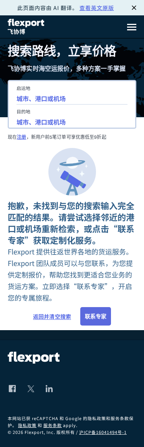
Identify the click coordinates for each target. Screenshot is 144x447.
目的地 (23, 111)
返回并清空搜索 (52, 316)
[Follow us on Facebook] (12, 388)
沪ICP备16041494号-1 (103, 432)
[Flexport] (27, 27)
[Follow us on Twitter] (30, 388)
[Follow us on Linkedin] (49, 388)
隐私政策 (27, 425)
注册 (21, 137)
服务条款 (52, 425)
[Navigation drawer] (131, 27)
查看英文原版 (96, 8)
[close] (134, 7)
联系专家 (95, 316)
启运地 (23, 88)
